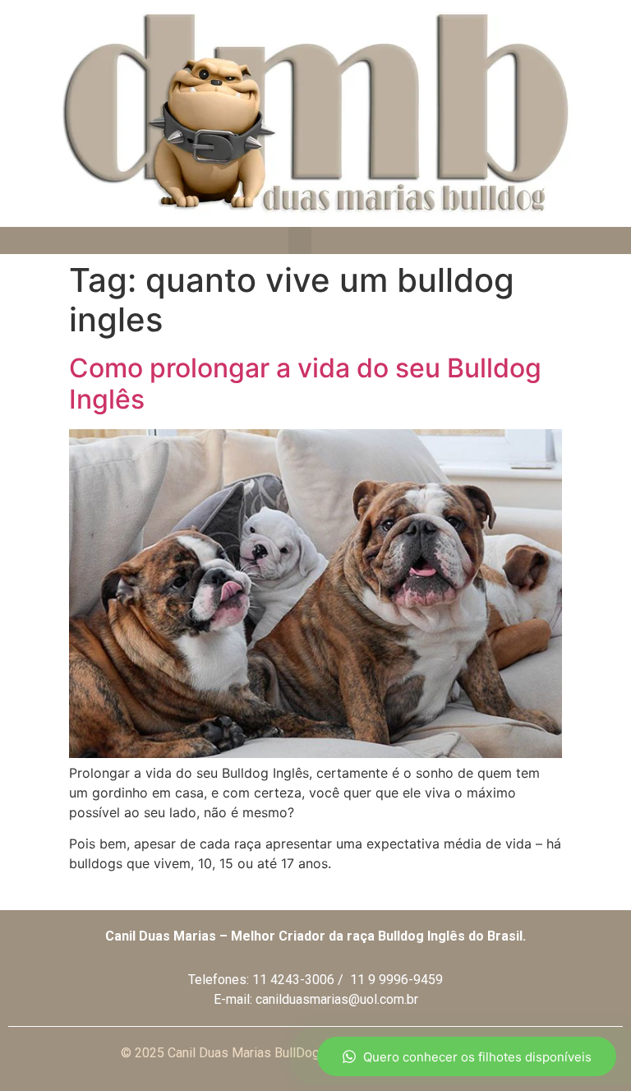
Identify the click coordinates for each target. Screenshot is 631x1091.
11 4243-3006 (293, 979)
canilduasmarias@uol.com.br (337, 999)
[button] (299, 240)
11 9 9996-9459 (396, 979)
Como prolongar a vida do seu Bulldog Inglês (305, 383)
